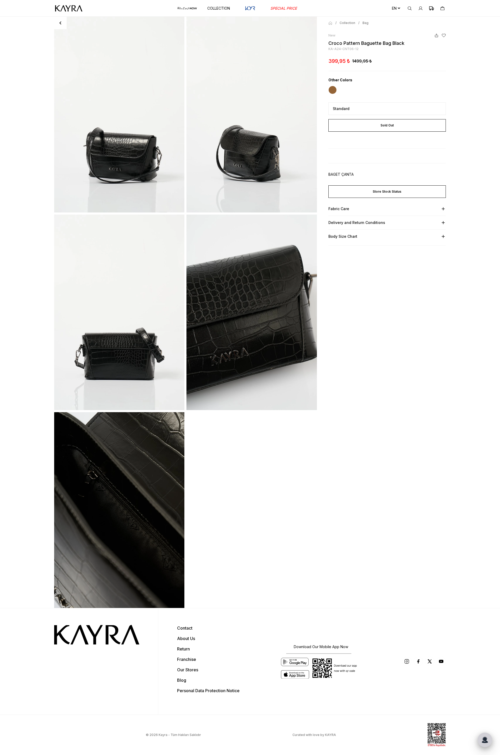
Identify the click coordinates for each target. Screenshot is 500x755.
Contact (184, 628)
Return (183, 649)
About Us (186, 638)
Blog (181, 680)
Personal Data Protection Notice (208, 690)
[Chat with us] (485, 740)
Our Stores (187, 669)
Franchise (186, 659)
